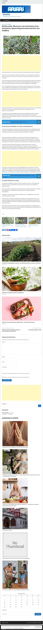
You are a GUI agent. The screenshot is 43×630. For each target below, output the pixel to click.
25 (27, 604)
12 (32, 599)
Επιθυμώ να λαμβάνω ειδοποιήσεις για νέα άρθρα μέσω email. (16, 377)
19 (32, 602)
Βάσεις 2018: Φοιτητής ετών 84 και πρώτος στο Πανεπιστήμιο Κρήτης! (16, 558)
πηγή (3, 214)
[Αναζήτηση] (39, 406)
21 (4, 604)
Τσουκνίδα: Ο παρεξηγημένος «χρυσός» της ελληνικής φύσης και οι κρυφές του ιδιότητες (21, 263)
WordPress (35, 622)
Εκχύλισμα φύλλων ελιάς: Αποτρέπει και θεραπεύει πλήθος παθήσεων (7, 225)
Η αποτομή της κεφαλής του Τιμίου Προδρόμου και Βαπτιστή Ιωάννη (15, 589)
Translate (10, 413)
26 (32, 604)
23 (15, 604)
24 (21, 604)
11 (27, 599)
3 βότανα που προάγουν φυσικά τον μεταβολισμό (13, 292)
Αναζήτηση (4, 403)
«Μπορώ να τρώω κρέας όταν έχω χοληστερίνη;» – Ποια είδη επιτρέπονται (18, 322)
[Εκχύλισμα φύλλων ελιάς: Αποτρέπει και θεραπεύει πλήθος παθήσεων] (8, 220)
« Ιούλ (3, 610)
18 (27, 602)
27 (38, 604)
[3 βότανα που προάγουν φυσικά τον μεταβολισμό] (21, 279)
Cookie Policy (21, 628)
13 (38, 599)
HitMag (39, 622)
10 (21, 599)
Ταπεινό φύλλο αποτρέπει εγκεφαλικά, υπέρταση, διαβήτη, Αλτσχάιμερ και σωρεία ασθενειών (21, 225)
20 (38, 602)
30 (15, 606)
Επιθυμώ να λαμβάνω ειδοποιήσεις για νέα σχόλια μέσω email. (16, 373)
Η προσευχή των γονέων (7, 530)
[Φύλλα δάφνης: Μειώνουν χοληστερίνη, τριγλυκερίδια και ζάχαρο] (34, 220)
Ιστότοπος (4, 367)
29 (10, 606)
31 (21, 606)
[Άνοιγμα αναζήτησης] (40, 20)
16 (15, 602)
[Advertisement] (21, 63)
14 (4, 602)
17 (21, 602)
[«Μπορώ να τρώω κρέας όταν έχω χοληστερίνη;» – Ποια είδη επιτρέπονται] (21, 308)
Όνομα (3, 356)
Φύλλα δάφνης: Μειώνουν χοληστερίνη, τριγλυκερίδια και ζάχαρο (33, 225)
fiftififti (6, 14)
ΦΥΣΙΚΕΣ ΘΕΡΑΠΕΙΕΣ (8, 24)
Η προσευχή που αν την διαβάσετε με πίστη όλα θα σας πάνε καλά (15, 447)
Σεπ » (6, 610)
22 (10, 604)
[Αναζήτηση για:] (21, 614)
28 (4, 606)
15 (10, 602)
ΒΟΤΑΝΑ (3, 24)
